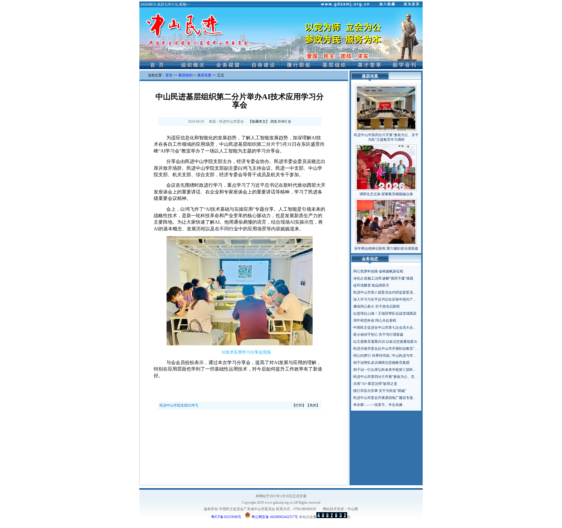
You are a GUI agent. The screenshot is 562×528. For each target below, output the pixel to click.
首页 (168, 75)
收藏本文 (259, 121)
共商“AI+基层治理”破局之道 (375, 384)
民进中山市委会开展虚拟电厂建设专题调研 (386, 398)
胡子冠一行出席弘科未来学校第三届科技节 (386, 370)
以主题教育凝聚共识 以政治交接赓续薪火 (385, 342)
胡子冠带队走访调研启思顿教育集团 (381, 363)
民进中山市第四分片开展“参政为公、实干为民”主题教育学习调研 (404, 377)
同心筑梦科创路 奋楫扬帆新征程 (378, 271)
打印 (298, 405)
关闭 (312, 405)
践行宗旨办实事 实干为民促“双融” (379, 391)
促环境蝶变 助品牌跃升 (371, 285)
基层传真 (204, 75)
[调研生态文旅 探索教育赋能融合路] (386, 166)
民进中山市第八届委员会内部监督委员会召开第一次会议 (397, 292)
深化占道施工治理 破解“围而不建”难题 (383, 278)
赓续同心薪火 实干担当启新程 (376, 306)
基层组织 (185, 75)
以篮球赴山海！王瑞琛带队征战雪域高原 (385, 313)
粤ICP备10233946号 (226, 517)
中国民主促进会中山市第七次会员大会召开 (386, 327)
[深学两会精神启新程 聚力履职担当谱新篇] (386, 221)
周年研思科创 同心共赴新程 (374, 320)
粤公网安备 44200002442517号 (274, 516)
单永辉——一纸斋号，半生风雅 (377, 405)
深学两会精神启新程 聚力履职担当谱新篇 (386, 248)
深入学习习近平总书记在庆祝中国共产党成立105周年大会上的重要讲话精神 (412, 299)
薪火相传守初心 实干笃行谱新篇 (378, 334)
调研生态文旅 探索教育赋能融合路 (386, 194)
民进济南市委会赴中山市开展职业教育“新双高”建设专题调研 (400, 349)
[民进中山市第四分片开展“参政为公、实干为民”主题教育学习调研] (386, 107)
